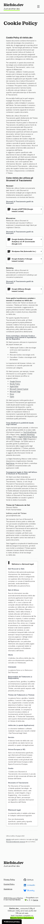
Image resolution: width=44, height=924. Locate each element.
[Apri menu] (38, 6)
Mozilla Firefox (15, 384)
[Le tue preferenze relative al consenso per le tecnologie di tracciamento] (12, 921)
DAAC (13, 439)
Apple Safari (14, 386)
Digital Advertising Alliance (27, 437)
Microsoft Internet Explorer (19, 389)
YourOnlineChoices (29, 432)
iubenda (8, 839)
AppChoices (10, 463)
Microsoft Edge (15, 391)
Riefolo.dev (13, 5)
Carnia (35, 900)
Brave (12, 394)
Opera (12, 396)
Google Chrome (15, 381)
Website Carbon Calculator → (22, 918)
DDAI (25, 439)
